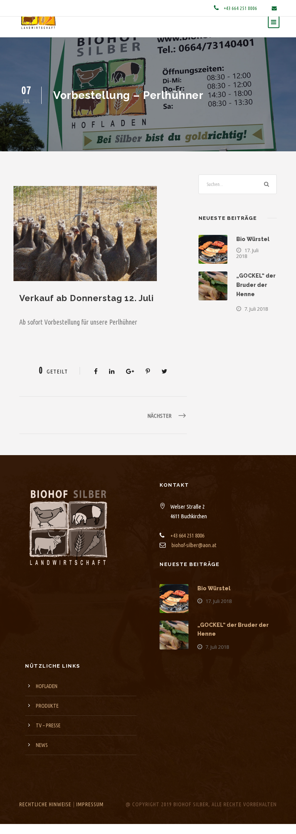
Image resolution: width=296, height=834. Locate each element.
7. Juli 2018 (256, 324)
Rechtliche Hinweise (45, 820)
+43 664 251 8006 (241, 8)
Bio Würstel (252, 254)
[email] (274, 8)
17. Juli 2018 (247, 268)
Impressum (90, 820)
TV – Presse (48, 741)
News (42, 760)
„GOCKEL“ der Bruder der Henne (256, 300)
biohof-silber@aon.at (194, 560)
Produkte (47, 721)
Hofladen (46, 701)
